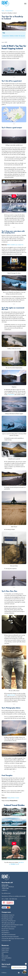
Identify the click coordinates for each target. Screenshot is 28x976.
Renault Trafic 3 (5, 930)
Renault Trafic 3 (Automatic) (8, 928)
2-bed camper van (18, 147)
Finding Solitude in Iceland (13, 797)
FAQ (3, 954)
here (9, 893)
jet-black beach (10, 394)
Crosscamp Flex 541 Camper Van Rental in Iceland (13, 938)
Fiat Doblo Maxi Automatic (8, 917)
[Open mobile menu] (25, 3)
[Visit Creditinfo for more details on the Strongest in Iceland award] (8, 902)
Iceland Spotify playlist (9, 175)
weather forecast (11, 695)
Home (3, 10)
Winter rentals (5, 956)
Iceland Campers (5, 948)
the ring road (22, 35)
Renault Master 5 (5, 932)
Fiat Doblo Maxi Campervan (8, 915)
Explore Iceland (5, 950)
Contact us (4, 966)
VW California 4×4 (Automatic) (8, 934)
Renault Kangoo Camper (7, 918)
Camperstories (9, 10)
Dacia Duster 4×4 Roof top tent (8, 920)
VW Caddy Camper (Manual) (8, 922)
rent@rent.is (4, 890)
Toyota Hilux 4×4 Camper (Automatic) (10, 936)
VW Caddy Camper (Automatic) (9, 926)
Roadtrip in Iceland (14, 35)
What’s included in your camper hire (15, 244)
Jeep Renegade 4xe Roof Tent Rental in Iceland (12, 924)
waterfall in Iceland (21, 326)
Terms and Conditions (6, 958)
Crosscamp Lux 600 (6, 940)
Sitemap (3, 960)
